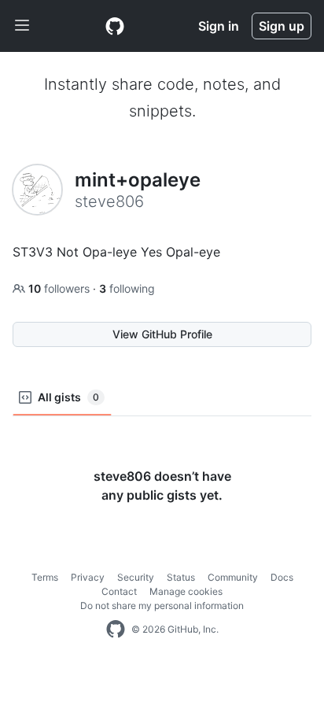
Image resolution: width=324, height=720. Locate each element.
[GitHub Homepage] (115, 629)
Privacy (88, 577)
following (127, 288)
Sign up (281, 26)
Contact (119, 591)
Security (135, 577)
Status (181, 577)
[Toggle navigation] (22, 26)
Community (233, 577)
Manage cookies (186, 591)
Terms (44, 577)
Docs (282, 577)
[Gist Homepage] (114, 26)
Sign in (218, 26)
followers (60, 288)
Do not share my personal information (162, 605)
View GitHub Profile (162, 334)
